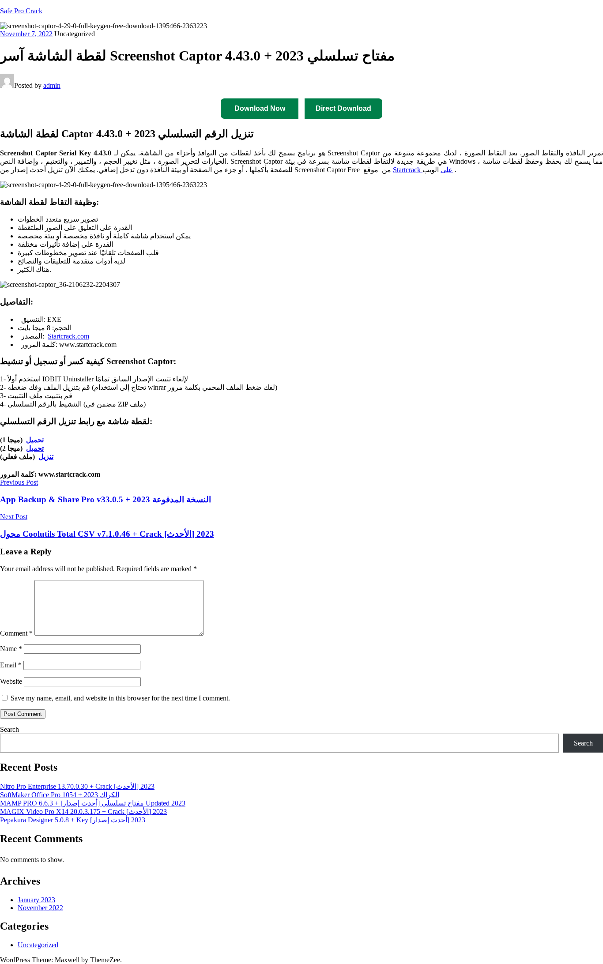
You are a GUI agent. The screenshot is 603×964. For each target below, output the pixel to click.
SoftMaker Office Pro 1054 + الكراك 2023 (59, 794)
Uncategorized (38, 945)
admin (51, 85)
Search (9, 729)
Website (11, 681)
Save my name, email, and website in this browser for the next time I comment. (120, 698)
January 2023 (36, 900)
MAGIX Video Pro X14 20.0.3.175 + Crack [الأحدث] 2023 (83, 811)
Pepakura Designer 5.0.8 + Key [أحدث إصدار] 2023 (72, 820)
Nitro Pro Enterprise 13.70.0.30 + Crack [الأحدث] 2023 (77, 786)
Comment (16, 633)
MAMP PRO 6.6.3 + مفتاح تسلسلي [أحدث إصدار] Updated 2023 (92, 803)
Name (11, 648)
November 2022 (40, 907)
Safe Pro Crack (21, 11)
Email (11, 665)
